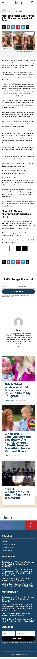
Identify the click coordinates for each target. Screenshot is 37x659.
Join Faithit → (18, 291)
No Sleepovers (27, 233)
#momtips (7, 93)
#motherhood (29, 91)
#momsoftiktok (16, 93)
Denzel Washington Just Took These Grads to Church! (17, 493)
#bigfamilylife (14, 91)
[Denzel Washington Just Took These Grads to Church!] (18, 473)
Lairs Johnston (10, 400)
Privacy (11, 296)
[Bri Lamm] (4, 11)
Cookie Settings (7, 550)
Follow (18, 521)
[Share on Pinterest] (18, 27)
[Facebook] (18, 346)
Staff (6, 455)
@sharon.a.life (8, 84)
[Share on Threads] (27, 27)
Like (6, 521)
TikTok (23, 61)
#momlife (22, 91)
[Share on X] (4, 27)
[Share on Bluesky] (13, 27)
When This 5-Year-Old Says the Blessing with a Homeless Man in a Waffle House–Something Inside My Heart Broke (18, 442)
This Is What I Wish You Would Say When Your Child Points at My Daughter (17, 390)
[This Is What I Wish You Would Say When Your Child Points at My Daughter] (18, 368)
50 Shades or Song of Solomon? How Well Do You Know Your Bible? (18, 585)
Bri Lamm (9, 11)
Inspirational (8, 48)
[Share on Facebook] (8, 27)
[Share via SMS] (23, 27)
